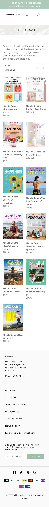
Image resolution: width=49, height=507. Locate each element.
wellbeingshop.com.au (22, 495)
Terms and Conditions (16, 404)
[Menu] (44, 15)
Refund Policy (12, 426)
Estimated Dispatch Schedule (21, 433)
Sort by (6, 66)
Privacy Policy (12, 411)
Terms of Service (13, 418)
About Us (10, 390)
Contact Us (11, 397)
